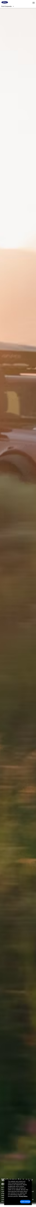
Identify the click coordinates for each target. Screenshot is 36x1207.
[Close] (29, 1182)
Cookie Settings (25, 1201)
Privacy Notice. (23, 1196)
